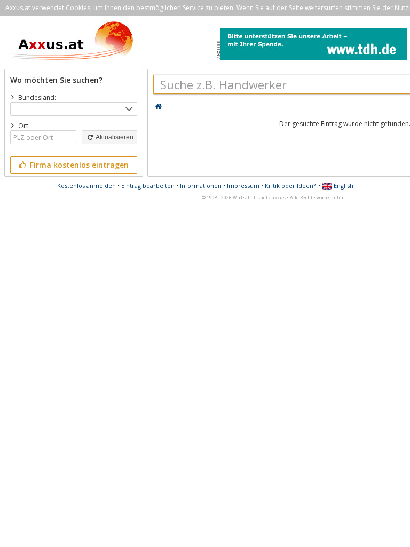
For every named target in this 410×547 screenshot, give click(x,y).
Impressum (243, 186)
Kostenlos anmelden (86, 186)
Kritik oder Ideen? (290, 186)
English (342, 186)
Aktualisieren (113, 137)
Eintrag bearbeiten (148, 186)
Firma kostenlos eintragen (78, 165)
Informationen (201, 186)
